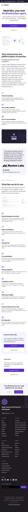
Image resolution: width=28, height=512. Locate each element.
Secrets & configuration (20, 425)
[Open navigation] (25, 5)
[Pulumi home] (5, 5)
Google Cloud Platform (7, 447)
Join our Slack (5, 463)
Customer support (6, 465)
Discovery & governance (20, 427)
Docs (3, 420)
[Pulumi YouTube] (8, 480)
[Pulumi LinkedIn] (13, 480)
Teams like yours (5, 456)
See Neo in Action (14, 370)
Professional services (6, 468)
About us (17, 443)
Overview (17, 420)
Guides (3, 429)
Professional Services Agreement (17, 500)
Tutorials (4, 427)
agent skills (14, 70)
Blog (16, 445)
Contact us (14, 30)
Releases (4, 433)
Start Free (14, 345)
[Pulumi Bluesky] (16, 480)
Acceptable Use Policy (9, 498)
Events (3, 431)
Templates (4, 425)
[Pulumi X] (10, 480)
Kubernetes (4, 449)
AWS (3, 443)
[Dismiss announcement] (26, 1)
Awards (16, 452)
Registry (3, 422)
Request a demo (5, 470)
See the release (20, 1)
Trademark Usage (19, 497)
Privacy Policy (6, 500)
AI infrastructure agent (20, 429)
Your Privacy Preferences (10, 497)
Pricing (16, 435)
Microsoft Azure (5, 445)
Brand (16, 456)
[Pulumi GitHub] (5, 480)
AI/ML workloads (5, 454)
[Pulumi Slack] (2, 480)
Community (4, 435)
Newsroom (17, 449)
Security (17, 454)
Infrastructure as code (20, 422)
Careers (17, 447)
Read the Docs (14, 374)
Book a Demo (14, 350)
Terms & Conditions (19, 498)
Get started (13, 25)
